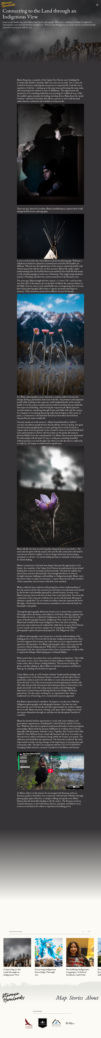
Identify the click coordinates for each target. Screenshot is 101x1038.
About (92, 997)
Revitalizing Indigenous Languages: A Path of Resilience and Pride (77, 972)
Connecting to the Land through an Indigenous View (12, 972)
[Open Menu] (98, 5)
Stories (76, 997)
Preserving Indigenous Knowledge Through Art (45, 972)
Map (61, 997)
